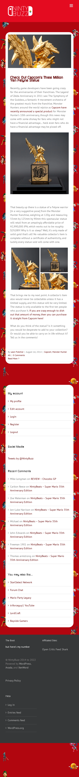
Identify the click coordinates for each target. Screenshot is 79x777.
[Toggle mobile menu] (71, 6)
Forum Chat (16, 590)
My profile (15, 401)
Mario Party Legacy (20, 597)
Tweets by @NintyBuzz (20, 458)
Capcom (47, 351)
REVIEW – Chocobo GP (43, 479)
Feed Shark (62, 649)
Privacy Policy (13, 680)
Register (14, 424)
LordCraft (15, 613)
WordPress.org (16, 728)
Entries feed (14, 712)
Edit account (17, 409)
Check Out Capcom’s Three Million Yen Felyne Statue (36, 78)
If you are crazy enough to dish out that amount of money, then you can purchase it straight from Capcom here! (38, 314)
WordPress (25, 663)
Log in (11, 704)
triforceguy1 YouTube (22, 605)
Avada (9, 667)
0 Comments (19, 355)
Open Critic (48, 649)
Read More (12, 358)
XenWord (23, 667)
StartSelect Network (21, 582)
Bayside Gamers (19, 621)
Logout (14, 432)
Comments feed (16, 720)
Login (13, 416)
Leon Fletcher (17, 351)
